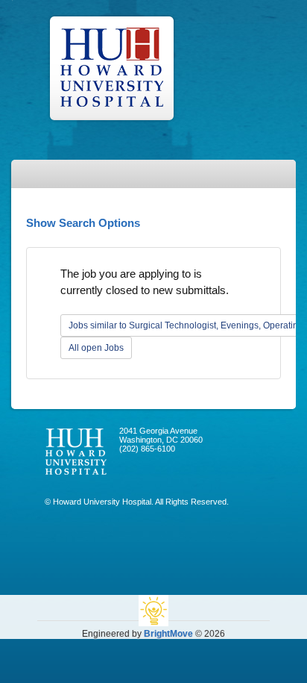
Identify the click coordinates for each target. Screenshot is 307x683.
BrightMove (168, 634)
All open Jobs (96, 348)
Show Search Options (83, 222)
